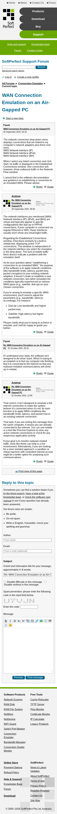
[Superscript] (24, 621)
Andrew (16, 196)
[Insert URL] (37, 621)
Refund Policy (11, 772)
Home (12, 3)
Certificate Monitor (40, 714)
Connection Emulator (30, 83)
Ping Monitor (37, 709)
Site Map (35, 800)
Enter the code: (11, 606)
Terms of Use (37, 781)
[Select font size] (32, 621)
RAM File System (13, 709)
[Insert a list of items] (46, 621)
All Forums (8, 83)
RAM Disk (9, 704)
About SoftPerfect (39, 776)
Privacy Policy (38, 786)
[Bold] (6, 621)
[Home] (8, 18)
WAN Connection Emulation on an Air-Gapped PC (26, 129)
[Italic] (10, 621)
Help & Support (13, 779)
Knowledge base (40, 44)
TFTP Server (37, 704)
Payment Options (13, 767)
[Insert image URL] (41, 621)
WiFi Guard (10, 724)
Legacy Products (39, 724)
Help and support (16, 44)
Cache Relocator (39, 699)
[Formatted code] (6, 625)
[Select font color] (28, 621)
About (23, 3)
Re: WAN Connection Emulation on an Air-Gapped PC (21, 203)
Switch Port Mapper (14, 729)
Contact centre (35, 50)
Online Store (11, 762)
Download (10, 796)
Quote (50, 187)
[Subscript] (19, 621)
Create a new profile (28, 77)
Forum (52, 3)
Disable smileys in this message (21, 584)
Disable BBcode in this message (24, 582)
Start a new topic (15, 118)
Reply (39, 187)
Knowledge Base (13, 784)
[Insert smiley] (10, 625)
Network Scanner (13, 699)
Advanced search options (13, 71)
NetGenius (9, 719)
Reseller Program (39, 790)
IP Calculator (37, 719)
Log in (8, 77)
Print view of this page (30, 471)
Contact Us (38, 3)
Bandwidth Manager (15, 742)
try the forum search (13, 493)
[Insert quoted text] (50, 621)
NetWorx (8, 714)
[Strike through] (15, 621)
